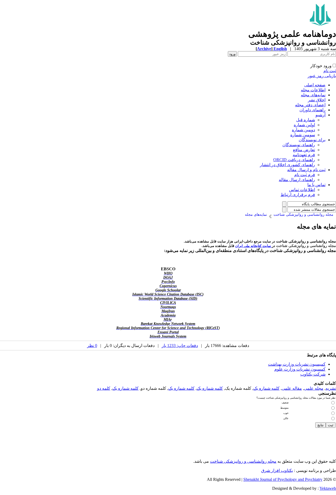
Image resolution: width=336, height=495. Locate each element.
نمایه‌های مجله (313, 95)
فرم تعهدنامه (304, 154)
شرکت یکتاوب (313, 374)
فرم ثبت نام (304, 174)
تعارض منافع (304, 150)
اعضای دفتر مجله (310, 105)
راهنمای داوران (313, 110)
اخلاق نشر (317, 100)
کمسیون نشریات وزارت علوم (300, 369)
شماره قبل (305, 120)
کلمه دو (103, 388)
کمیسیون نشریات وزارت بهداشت (297, 364)
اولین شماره (304, 125)
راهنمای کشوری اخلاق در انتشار (287, 164)
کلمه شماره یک (266, 388)
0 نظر (92, 345)
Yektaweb (327, 488)
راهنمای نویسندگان (298, 145)
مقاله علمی (292, 388)
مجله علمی (313, 388)
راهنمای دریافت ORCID (294, 159)
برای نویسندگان (312, 140)
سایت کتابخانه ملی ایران (253, 246)
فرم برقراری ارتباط (298, 194)
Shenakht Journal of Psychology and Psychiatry (282, 479)
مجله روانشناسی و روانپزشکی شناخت (243, 461)
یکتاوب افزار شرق (277, 470)
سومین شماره (302, 135)
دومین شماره (303, 130)
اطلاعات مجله (313, 90)
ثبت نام (329, 71)
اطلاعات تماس (302, 189)
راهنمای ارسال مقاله (297, 179)
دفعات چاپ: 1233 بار (180, 345)
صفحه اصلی (315, 85)
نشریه (331, 388)
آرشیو (321, 115)
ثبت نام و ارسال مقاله (306, 169)
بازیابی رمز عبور (322, 75)
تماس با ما (316, 184)
